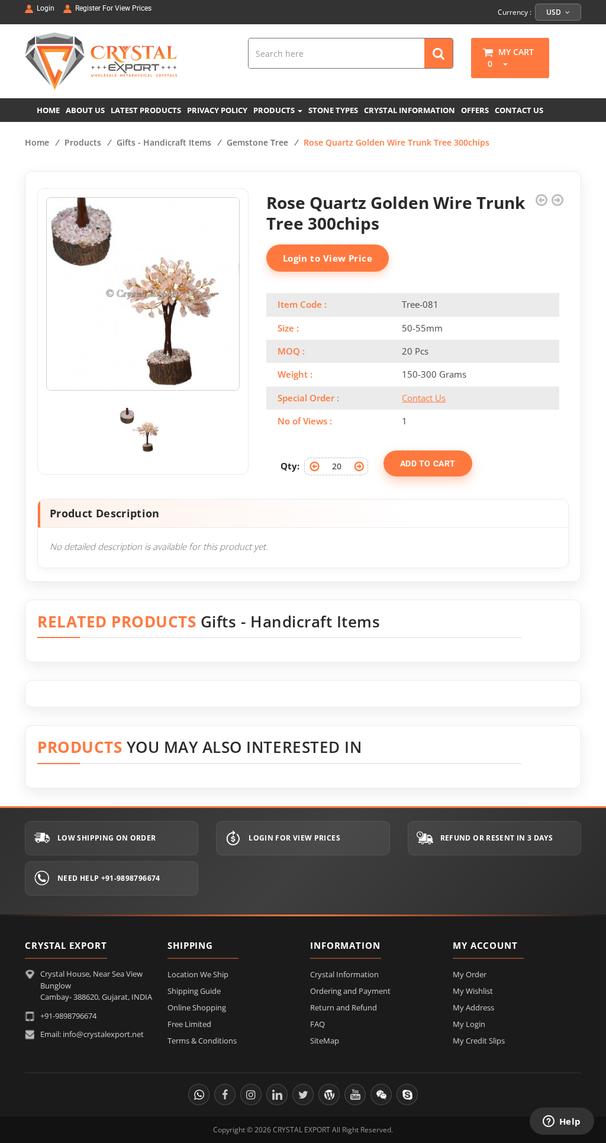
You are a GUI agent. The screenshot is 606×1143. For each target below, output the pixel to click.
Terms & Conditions (202, 1040)
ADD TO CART (428, 463)
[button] (501, 63)
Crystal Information (344, 974)
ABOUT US (85, 110)
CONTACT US (519, 110)
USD (554, 12)
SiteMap (324, 1040)
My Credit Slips (479, 1040)
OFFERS (475, 110)
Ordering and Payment (350, 991)
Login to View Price (328, 258)
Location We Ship (197, 974)
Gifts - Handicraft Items (164, 142)
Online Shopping (196, 1007)
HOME (48, 110)
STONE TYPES (333, 110)
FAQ (317, 1024)
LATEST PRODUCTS (146, 110)
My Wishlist (473, 991)
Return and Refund (343, 1007)
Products (83, 142)
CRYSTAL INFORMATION (409, 110)
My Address (473, 1007)
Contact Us (424, 398)
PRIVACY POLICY (217, 110)
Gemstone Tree (257, 142)
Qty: (290, 466)
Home (37, 142)
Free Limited (189, 1024)
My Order (469, 974)
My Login (469, 1024)
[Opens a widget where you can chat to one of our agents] (561, 1122)
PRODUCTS (274, 110)
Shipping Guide (194, 991)
